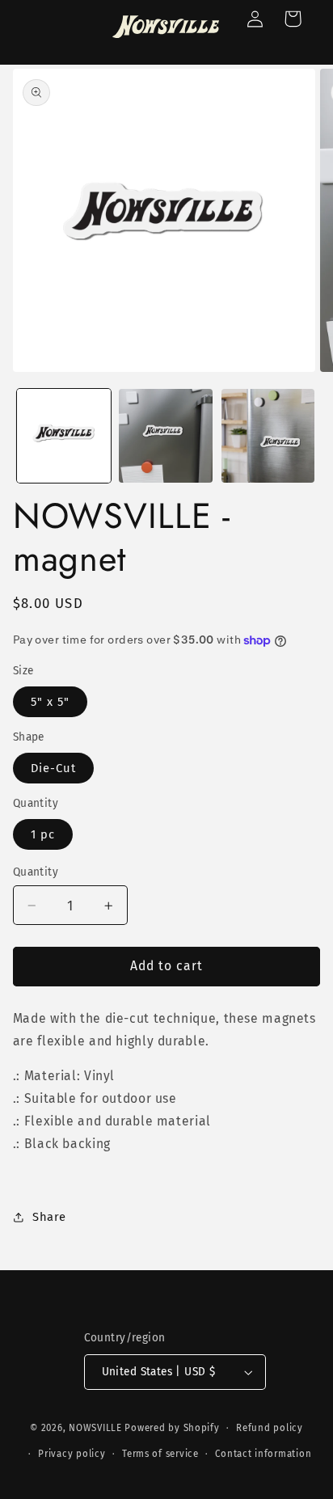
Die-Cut (53, 768)
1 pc (43, 834)
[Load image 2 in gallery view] (166, 436)
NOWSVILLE (95, 1428)
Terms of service (160, 1453)
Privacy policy (71, 1453)
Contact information (263, 1453)
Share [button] (49, 1217)
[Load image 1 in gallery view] (64, 436)
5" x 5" (50, 702)
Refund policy (269, 1428)
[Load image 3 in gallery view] (268, 436)
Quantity (35, 872)
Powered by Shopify (171, 1428)
